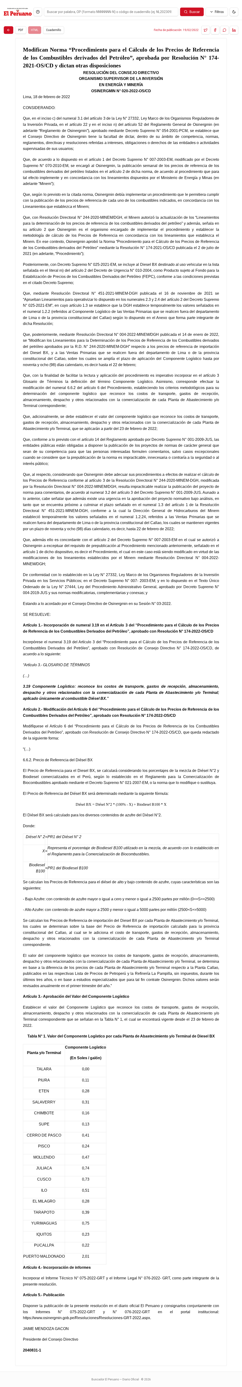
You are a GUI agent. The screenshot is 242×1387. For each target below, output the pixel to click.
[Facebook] (215, 30)
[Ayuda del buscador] (38, 12)
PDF (20, 30)
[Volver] (8, 30)
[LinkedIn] (234, 30)
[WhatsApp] (224, 30)
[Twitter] (205, 30)
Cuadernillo (53, 30)
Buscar (195, 12)
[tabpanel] (121, 702)
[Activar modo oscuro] (234, 12)
